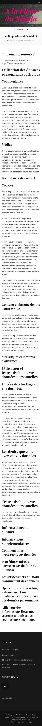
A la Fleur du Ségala (21, 14)
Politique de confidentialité (21, 722)
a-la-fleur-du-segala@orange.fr (18, 660)
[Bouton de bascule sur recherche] (39, 2)
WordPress (26, 719)
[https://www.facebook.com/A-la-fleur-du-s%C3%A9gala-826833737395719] (5, 686)
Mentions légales (9, 698)
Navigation (22, 29)
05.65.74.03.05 (10, 655)
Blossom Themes (31, 717)
